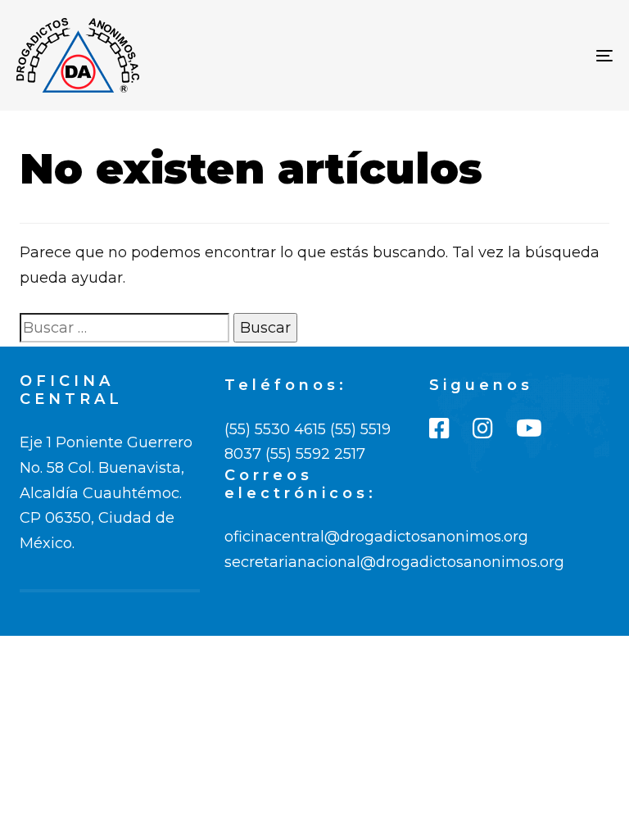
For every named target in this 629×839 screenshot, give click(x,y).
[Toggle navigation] (513, 55)
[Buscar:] (124, 328)
